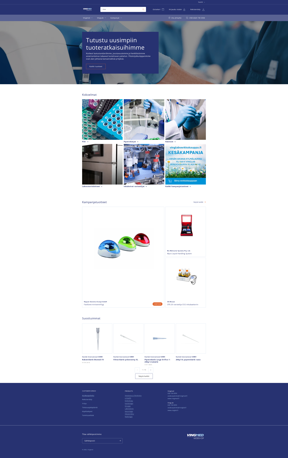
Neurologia (129, 411)
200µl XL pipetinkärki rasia (188, 360)
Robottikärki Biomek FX (93, 360)
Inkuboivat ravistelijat (134, 186)
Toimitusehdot (88, 415)
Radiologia (129, 417)
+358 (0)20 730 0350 (197, 18)
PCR (84, 142)
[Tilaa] (120, 440)
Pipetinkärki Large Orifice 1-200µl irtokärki (157, 361)
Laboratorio (129, 409)
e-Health (128, 398)
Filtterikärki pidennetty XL (125, 360)
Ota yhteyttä (176, 18)
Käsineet (169, 142)
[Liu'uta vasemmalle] (137, 369)
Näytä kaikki (198, 202)
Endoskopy (129, 401)
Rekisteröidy (87, 399)
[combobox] (123, 9)
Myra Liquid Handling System (179, 254)
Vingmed (90, 449)
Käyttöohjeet (87, 411)
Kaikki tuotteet (95, 66)
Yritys (84, 403)
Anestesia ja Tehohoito (133, 396)
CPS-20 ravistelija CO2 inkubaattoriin (182, 304)
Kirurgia (128, 406)
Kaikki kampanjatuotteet (177, 186)
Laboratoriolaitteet (91, 186)
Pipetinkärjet (130, 142)
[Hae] (143, 9)
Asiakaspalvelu (88, 396)
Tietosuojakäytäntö (90, 407)
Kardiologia (129, 403)
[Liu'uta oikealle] (150, 369)
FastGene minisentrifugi (94, 304)
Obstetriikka (129, 414)
